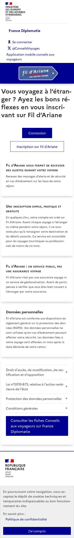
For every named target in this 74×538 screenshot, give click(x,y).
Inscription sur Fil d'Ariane (37, 146)
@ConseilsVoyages (26, 48)
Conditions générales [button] (22, 408)
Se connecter (22, 42)
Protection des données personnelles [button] (34, 398)
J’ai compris (37, 531)
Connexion (37, 133)
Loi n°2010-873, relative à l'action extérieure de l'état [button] (35, 386)
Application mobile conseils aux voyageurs (30, 56)
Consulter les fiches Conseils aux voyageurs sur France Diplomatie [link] (35, 426)
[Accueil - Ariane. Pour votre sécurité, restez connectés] (37, 73)
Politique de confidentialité (26, 519)
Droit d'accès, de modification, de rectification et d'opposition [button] (35, 372)
